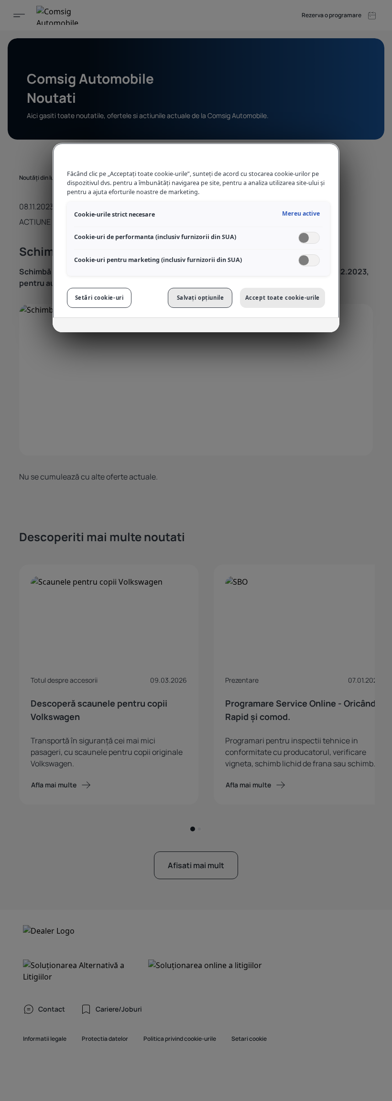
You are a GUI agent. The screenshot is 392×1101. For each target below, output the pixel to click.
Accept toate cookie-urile (282, 297)
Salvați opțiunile (200, 297)
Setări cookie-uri (99, 297)
